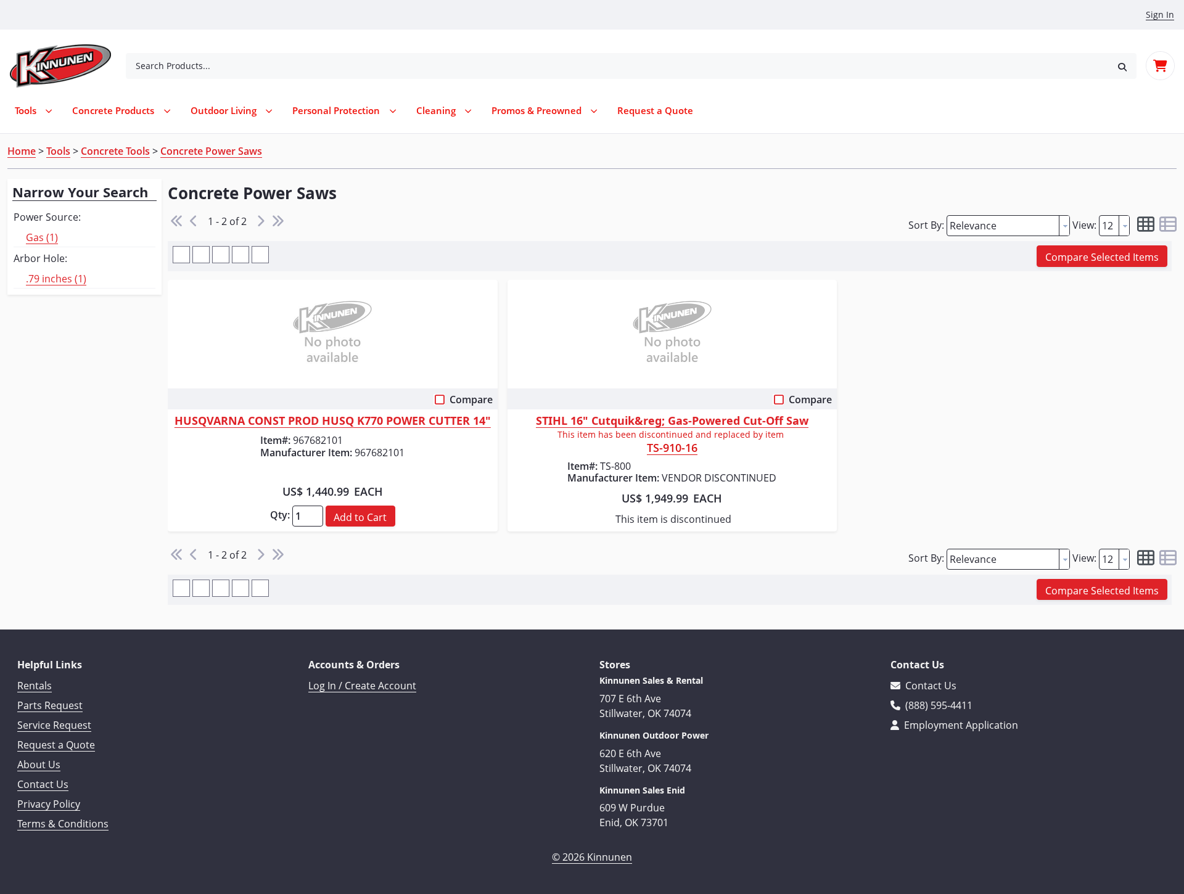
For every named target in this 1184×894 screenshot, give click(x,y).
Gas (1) (42, 237)
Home (21, 151)
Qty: (280, 515)
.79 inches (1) (56, 278)
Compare (471, 399)
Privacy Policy (48, 804)
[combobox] (617, 66)
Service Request (54, 725)
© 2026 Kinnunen (592, 857)
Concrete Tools (115, 151)
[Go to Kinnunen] (68, 66)
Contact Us (42, 784)
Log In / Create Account (362, 685)
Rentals (34, 685)
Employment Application (960, 725)
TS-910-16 (672, 449)
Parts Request (50, 705)
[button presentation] (1064, 226)
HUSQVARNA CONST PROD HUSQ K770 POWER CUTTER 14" (333, 421)
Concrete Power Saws (211, 151)
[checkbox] (441, 402)
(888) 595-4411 (937, 705)
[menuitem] (655, 110)
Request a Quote (56, 745)
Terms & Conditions (63, 823)
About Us (38, 764)
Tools (58, 151)
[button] (1122, 66)
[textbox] (1003, 225)
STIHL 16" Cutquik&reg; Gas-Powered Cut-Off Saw (672, 421)
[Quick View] (333, 334)
